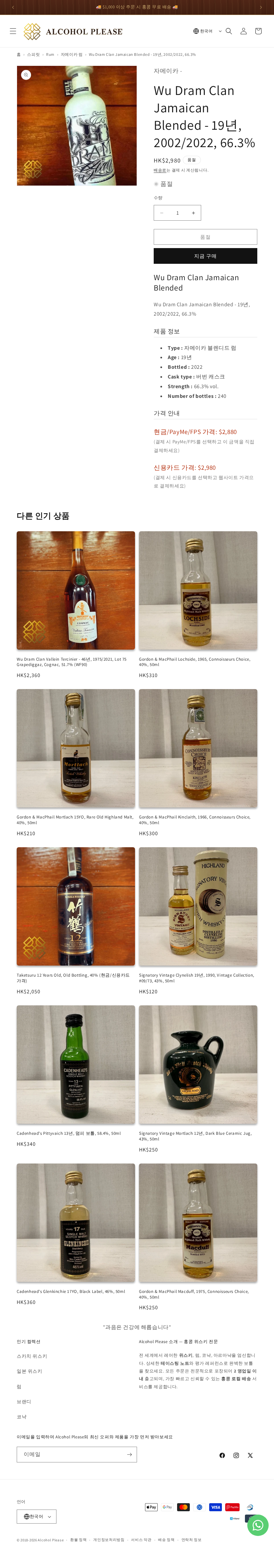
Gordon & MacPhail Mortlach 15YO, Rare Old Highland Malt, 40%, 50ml (75, 819)
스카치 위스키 (32, 1356)
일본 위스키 (29, 1371)
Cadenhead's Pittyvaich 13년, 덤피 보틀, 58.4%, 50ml (69, 1133)
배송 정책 (166, 1539)
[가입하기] (129, 1454)
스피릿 (33, 54)
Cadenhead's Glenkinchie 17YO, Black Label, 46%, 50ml (71, 1291)
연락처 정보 (191, 1539)
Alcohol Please (50, 1540)
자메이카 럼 (72, 54)
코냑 (21, 1417)
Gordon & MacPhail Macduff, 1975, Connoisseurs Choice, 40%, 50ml (194, 1294)
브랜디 (24, 1402)
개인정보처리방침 (109, 1539)
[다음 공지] (261, 7)
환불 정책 (78, 1539)
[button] (13, 31)
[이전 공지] (13, 7)
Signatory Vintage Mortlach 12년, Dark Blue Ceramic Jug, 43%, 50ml (195, 1136)
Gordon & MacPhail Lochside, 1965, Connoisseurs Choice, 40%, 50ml (194, 662)
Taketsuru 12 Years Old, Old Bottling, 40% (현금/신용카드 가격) (73, 978)
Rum (50, 54)
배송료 (160, 170)
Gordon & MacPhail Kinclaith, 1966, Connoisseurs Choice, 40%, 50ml (195, 819)
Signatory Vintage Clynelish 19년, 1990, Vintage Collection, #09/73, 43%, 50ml (196, 978)
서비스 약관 (141, 1539)
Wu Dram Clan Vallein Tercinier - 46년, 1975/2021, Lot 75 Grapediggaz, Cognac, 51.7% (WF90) (72, 662)
